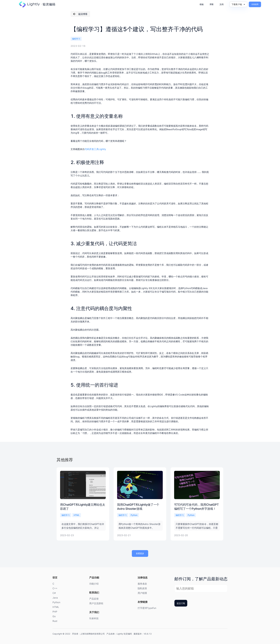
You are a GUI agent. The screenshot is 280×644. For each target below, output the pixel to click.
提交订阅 (181, 603)
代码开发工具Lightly (95, 149)
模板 (202, 4)
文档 (221, 4)
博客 (212, 4)
